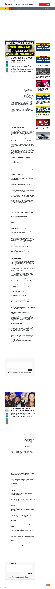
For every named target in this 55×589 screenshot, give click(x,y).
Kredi (23, 4)
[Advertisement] (27, 20)
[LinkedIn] (7, 65)
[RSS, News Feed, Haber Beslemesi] (49, 585)
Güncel (15, 4)
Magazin (19, 4)
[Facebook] (7, 62)
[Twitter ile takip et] (47, 585)
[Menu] (40, 4)
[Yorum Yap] (7, 71)
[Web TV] (47, 0)
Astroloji (31, 4)
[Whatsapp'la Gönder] (7, 66)
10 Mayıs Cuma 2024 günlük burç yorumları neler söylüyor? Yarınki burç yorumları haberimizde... (26, 9)
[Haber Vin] (8, 4)
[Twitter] (7, 63)
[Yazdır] (7, 70)
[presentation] (8, 8)
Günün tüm (47, 8)
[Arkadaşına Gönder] (7, 68)
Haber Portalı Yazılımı (9, 587)
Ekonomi (26, 4)
